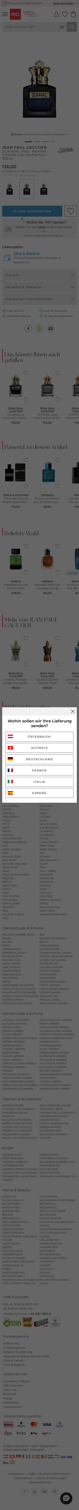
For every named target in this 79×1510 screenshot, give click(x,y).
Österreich (39, 736)
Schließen (72, 711)
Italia (39, 781)
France (39, 770)
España (39, 793)
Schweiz (39, 748)
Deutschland (39, 759)
